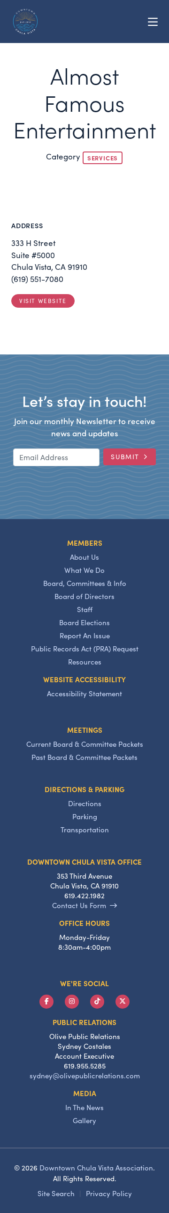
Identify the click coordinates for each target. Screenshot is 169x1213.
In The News (84, 1107)
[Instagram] (72, 1002)
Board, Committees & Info (84, 583)
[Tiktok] (97, 1002)
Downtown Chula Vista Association (96, 1167)
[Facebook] (46, 1002)
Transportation (85, 829)
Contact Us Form (79, 905)
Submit (125, 456)
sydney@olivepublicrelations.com (85, 1075)
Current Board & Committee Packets (84, 744)
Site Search (56, 1193)
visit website (43, 300)
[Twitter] (122, 1002)
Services (102, 157)
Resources (84, 661)
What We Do (84, 570)
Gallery (84, 1120)
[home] (25, 21)
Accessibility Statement (84, 693)
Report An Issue (85, 635)
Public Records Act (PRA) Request (84, 648)
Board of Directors (84, 596)
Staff (84, 609)
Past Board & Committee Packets (84, 757)
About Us (84, 557)
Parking (84, 816)
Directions (84, 803)
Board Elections (84, 622)
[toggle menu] (153, 21)
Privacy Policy (109, 1193)
